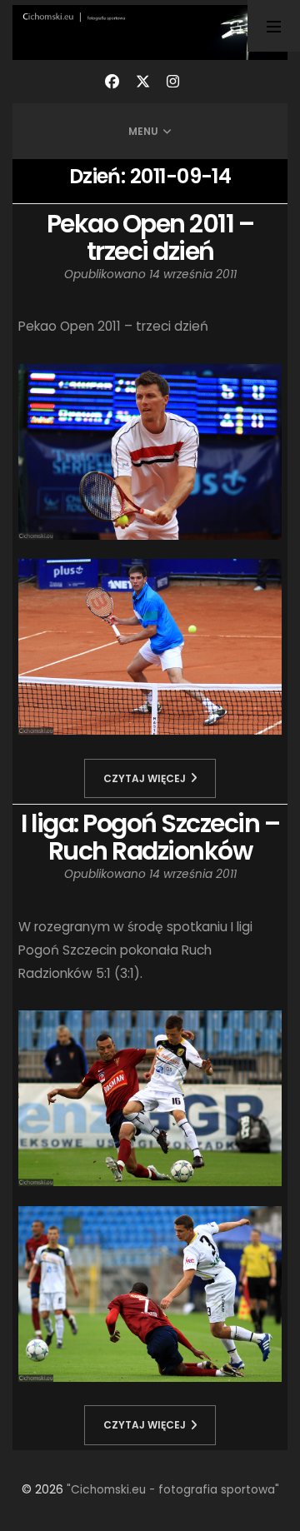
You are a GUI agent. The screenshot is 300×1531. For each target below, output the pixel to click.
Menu (143, 131)
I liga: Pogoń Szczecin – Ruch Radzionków (150, 837)
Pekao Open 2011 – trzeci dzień (150, 237)
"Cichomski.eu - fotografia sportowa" (173, 1490)
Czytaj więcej (144, 778)
